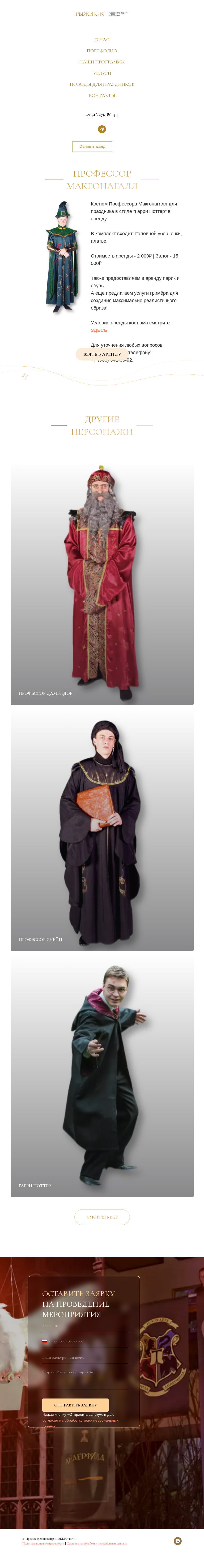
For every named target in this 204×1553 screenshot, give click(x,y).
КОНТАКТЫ (102, 95)
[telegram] (102, 129)
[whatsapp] (178, 1541)
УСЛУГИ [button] (102, 73)
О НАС (102, 39)
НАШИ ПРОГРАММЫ (102, 62)
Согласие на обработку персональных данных (97, 1543)
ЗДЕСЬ (99, 330)
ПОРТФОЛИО (102, 51)
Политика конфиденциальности (43, 1543)
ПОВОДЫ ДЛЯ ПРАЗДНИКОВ (102, 84)
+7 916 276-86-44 (102, 114)
